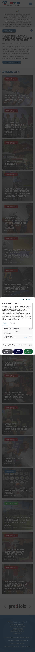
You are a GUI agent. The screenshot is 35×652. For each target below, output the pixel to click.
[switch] (30, 329)
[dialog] (17, 326)
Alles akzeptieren (28, 351)
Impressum (21, 299)
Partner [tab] (12, 323)
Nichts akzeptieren (18, 351)
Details (25, 337)
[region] (17, 325)
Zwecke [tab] (5, 323)
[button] (29, 328)
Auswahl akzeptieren (7, 351)
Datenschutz (29, 299)
